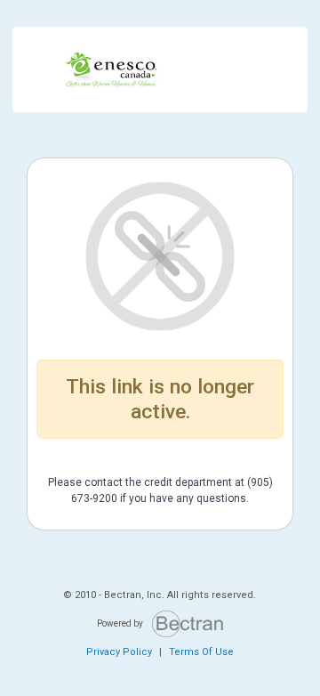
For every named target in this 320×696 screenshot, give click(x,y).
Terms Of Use (201, 652)
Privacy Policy (119, 652)
